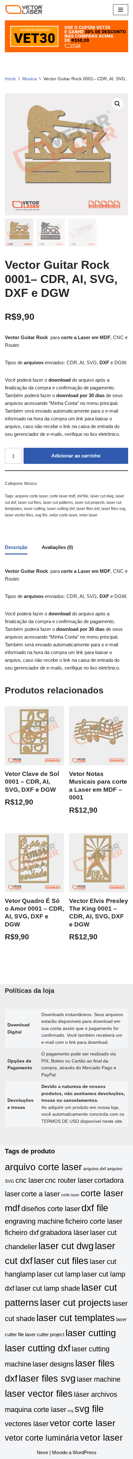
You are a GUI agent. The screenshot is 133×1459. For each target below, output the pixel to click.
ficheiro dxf (22, 1233)
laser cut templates (75, 1317)
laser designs (53, 1364)
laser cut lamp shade (47, 1288)
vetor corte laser (63, 515)
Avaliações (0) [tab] (57, 547)
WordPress (85, 1452)
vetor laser (88, 515)
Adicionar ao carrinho (75, 455)
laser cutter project (44, 1334)
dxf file (82, 496)
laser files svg (113, 508)
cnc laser (29, 1180)
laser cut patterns (58, 502)
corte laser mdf (62, 496)
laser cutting (34, 508)
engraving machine (34, 1221)
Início (10, 78)
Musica (29, 78)
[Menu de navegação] (120, 9)
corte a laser (40, 1194)
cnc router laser (69, 1180)
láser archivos (95, 1394)
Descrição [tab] (16, 547)
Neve (42, 1452)
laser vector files (19, 515)
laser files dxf (88, 508)
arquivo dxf (94, 1168)
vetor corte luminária (42, 1437)
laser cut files (29, 502)
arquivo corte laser (31, 496)
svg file (41, 515)
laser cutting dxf (61, 508)
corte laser (70, 1195)
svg (70, 1411)
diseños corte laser (50, 1209)
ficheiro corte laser (93, 1221)
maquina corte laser (35, 1409)
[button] (117, 104)
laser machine (98, 1379)
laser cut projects (90, 502)
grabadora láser (64, 1233)
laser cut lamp (58, 1274)
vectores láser (26, 1424)
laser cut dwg (102, 496)
